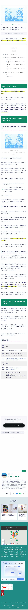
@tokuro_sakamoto (11, 369)
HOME (2, 602)
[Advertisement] (14, 453)
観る (6, 602)
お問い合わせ (15, 605)
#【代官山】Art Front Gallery (8, 432)
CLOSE (14, 50)
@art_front (8, 374)
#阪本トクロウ (20, 432)
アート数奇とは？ (22, 605)
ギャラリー (15, 24)
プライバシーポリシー (6, 605)
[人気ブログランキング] (14, 594)
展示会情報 (10, 76)
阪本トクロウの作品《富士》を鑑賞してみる (15, 58)
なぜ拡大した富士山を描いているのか (16, 65)
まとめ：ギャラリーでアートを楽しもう (15, 73)
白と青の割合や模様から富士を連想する (16, 62)
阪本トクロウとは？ (11, 54)
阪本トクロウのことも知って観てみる (16, 68)
